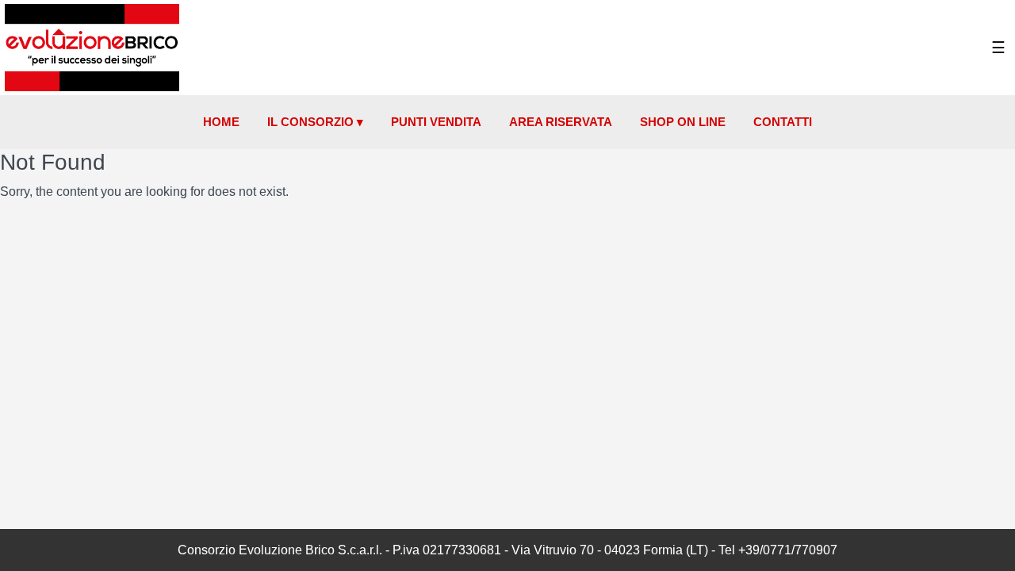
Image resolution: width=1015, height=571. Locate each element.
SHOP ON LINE (683, 121)
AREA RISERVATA (560, 121)
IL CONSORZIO (315, 121)
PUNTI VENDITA (436, 121)
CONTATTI (782, 121)
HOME (221, 121)
